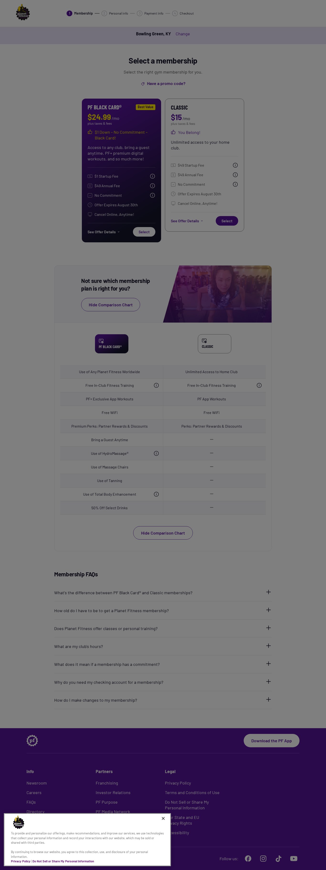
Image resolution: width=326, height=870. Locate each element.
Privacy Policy (21, 861)
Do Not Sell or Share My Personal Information (63, 861)
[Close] (163, 818)
